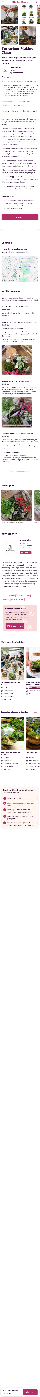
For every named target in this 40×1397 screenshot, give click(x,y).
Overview (6, 111)
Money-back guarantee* (16, 803)
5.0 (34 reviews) (11, 1390)
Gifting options (15, 626)
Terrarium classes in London (14, 712)
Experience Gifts (18, 105)
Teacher (23, 111)
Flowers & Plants (24, 101)
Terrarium (5, 105)
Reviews (15, 111)
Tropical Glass (15, 67)
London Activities (8, 101)
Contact (25, 553)
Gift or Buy (20, 217)
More (29, 111)
